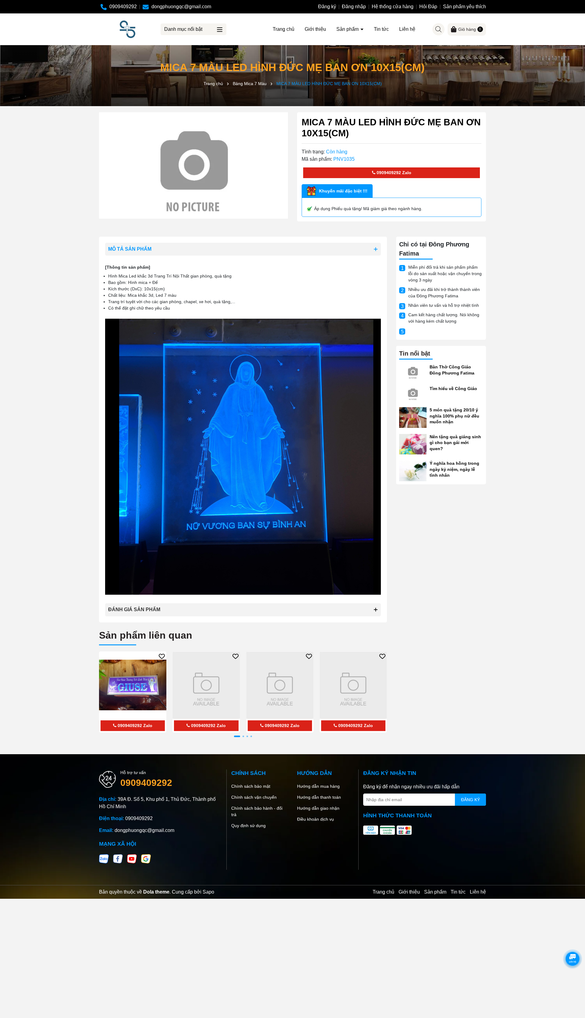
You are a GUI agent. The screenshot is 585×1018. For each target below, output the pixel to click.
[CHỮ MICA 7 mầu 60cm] (206, 685)
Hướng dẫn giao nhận (318, 808)
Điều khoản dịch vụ (315, 819)
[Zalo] (104, 858)
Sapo (208, 891)
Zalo (406, 172)
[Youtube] (132, 858)
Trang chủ (283, 29)
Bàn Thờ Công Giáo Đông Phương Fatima (452, 369)
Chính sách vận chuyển (254, 797)
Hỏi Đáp (428, 6)
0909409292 (388, 172)
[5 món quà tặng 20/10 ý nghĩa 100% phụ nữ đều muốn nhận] (413, 417)
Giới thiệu (315, 29)
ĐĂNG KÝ (470, 799)
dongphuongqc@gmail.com (144, 830)
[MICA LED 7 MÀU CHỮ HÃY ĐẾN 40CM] (353, 685)
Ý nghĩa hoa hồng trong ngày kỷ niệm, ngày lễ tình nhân (454, 469)
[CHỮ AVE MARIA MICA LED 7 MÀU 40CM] (280, 685)
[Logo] (127, 29)
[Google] (146, 858)
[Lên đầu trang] (573, 981)
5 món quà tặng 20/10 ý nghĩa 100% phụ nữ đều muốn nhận (454, 415)
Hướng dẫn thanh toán (319, 797)
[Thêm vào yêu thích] (162, 656)
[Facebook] (118, 858)
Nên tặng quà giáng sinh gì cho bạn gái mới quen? (455, 442)
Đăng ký (327, 6)
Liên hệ (407, 29)
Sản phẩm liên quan (145, 635)
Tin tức (381, 29)
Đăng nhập (354, 6)
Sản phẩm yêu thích (464, 6)
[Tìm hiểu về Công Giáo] (413, 393)
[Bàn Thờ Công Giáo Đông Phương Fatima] (413, 371)
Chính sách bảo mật (250, 786)
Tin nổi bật (414, 353)
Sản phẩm (348, 29)
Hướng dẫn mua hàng (318, 786)
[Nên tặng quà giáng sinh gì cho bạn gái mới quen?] (413, 443)
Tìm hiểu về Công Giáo (453, 388)
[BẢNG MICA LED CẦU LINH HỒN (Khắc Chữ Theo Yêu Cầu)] (132, 685)
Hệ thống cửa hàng (392, 6)
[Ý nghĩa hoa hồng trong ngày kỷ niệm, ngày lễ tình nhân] (413, 470)
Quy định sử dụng (248, 825)
